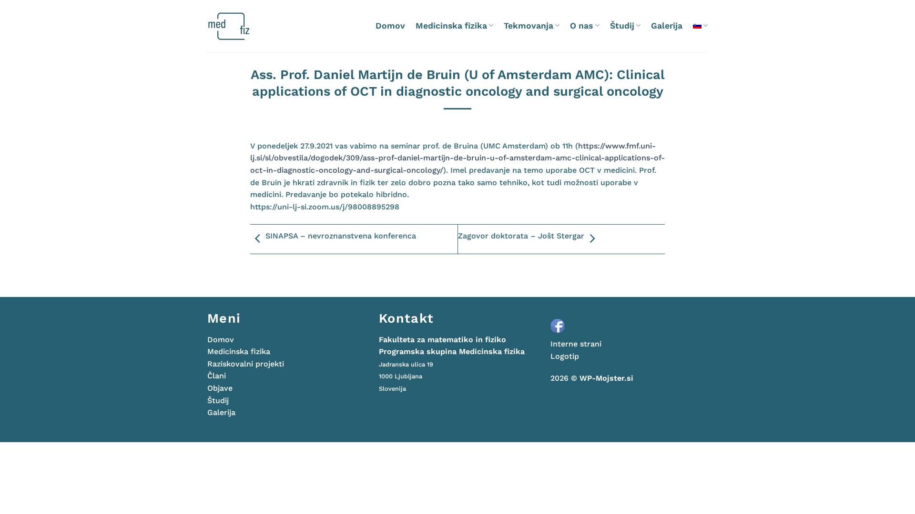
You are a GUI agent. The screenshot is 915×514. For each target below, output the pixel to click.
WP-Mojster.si (606, 378)
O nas (581, 25)
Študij (622, 25)
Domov (390, 25)
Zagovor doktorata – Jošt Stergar (521, 235)
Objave (220, 388)
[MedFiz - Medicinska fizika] (247, 26)
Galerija (666, 25)
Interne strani (575, 343)
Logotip (564, 356)
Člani (216, 375)
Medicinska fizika (451, 25)
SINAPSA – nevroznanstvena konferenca (340, 235)
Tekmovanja (528, 25)
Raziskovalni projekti (245, 363)
